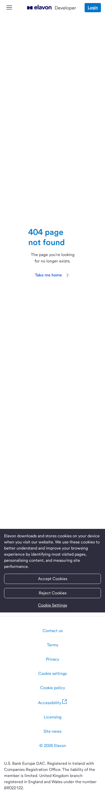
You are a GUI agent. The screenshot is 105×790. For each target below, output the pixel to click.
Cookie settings (52, 673)
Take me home (48, 275)
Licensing (52, 717)
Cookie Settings (52, 605)
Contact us (53, 630)
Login (93, 7)
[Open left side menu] (9, 7)
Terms (52, 644)
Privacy (52, 659)
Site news (52, 731)
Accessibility (49, 702)
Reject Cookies (53, 593)
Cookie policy (52, 687)
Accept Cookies (52, 578)
